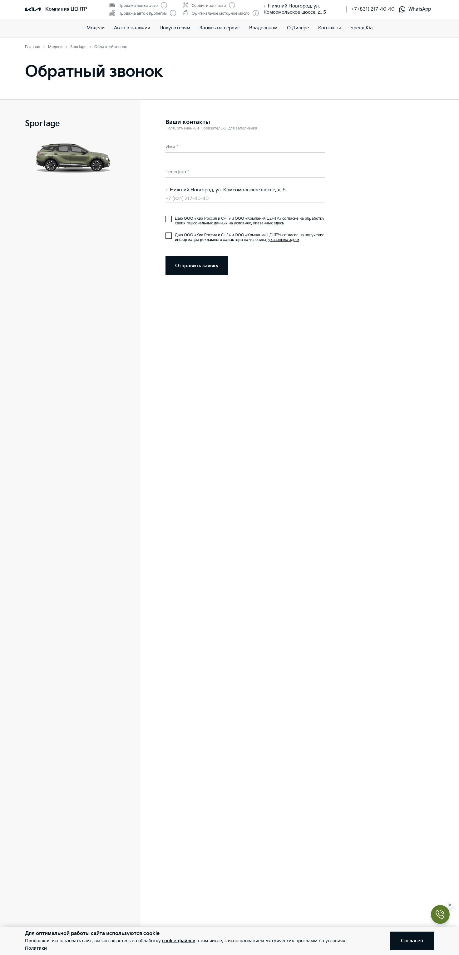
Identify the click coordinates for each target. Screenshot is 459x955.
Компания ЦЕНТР (66, 9)
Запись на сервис (220, 28)
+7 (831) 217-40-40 (372, 9)
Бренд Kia (361, 28)
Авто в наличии (132, 28)
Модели (95, 28)
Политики (36, 948)
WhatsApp (419, 9)
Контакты (329, 28)
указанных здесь (268, 223)
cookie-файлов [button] (178, 940)
